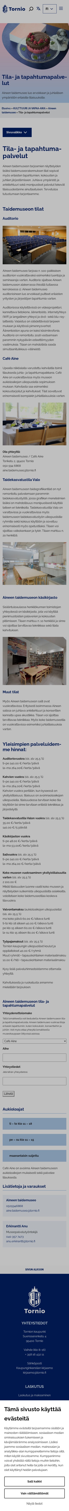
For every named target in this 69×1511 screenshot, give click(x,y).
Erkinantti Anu (17, 1226)
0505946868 (14, 1206)
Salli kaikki (34, 1481)
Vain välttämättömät (34, 1493)
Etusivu (6, 108)
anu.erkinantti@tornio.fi (20, 1241)
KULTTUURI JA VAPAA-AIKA (29, 108)
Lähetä (8, 1093)
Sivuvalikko (14, 132)
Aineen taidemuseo (21, 1200)
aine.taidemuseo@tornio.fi (22, 1210)
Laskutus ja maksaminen (34, 1395)
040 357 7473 (15, 1236)
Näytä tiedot (34, 1503)
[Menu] (61, 8)
